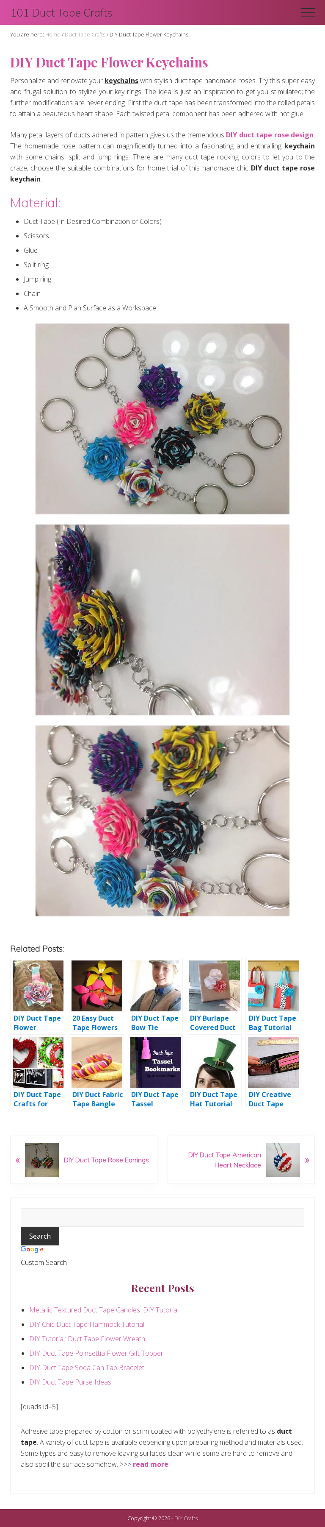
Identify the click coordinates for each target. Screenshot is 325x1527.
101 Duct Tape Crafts (61, 12)
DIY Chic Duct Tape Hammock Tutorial (86, 1324)
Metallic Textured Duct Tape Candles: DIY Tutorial (104, 1310)
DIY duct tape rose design (270, 135)
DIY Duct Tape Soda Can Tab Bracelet (86, 1367)
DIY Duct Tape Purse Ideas (70, 1382)
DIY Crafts (186, 1518)
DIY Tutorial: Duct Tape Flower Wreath (87, 1338)
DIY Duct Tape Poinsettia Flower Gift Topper (96, 1353)
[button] (308, 12)
